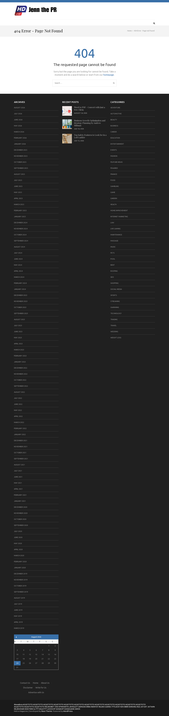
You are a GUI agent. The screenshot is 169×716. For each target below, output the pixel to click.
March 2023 (19, 350)
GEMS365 (82, 707)
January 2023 (20, 362)
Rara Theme (46, 711)
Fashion (113, 156)
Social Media (116, 289)
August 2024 (19, 247)
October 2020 (20, 519)
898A (88, 707)
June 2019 (18, 610)
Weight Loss (115, 338)
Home (35, 683)
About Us (45, 683)
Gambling (114, 186)
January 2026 (20, 144)
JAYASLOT (73, 707)
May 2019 (18, 616)
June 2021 (18, 477)
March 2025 (19, 204)
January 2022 (20, 434)
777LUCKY (115, 707)
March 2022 (19, 422)
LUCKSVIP (51, 709)
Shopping (114, 283)
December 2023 (20, 295)
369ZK (77, 709)
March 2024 (19, 277)
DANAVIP (60, 709)
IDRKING (132, 707)
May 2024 (18, 265)
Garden (113, 198)
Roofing (114, 271)
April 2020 (18, 549)
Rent (112, 265)
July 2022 (18, 398)
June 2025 (18, 186)
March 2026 (19, 132)
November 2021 (20, 447)
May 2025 (18, 192)
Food (112, 180)
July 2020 (18, 531)
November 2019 (20, 580)
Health (113, 204)
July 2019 (18, 604)
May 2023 (18, 338)
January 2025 (20, 217)
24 (17, 663)
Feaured (114, 168)
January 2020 (20, 568)
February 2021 (20, 495)
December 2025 (20, 150)
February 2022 (20, 428)
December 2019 (20, 574)
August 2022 (19, 392)
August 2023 (19, 319)
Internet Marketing (119, 217)
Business (114, 126)
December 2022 (20, 368)
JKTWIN (151, 707)
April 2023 (18, 344)
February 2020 (20, 562)
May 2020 (18, 543)
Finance (113, 174)
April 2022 (18, 416)
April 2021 (18, 489)
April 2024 (18, 271)
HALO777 (43, 709)
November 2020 (20, 513)
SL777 (35, 709)
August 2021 (19, 465)
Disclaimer (28, 687)
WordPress (68, 711)
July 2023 (18, 325)
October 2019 (20, 586)
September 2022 (21, 386)
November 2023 (20, 301)
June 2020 (18, 537)
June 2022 (18, 404)
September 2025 (21, 168)
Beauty (113, 120)
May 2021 (18, 483)
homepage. (108, 75)
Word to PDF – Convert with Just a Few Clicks (89, 108)
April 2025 (18, 198)
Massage (114, 241)
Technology (116, 313)
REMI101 (94, 707)
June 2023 (18, 332)
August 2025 (19, 174)
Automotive (116, 114)
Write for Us (41, 687)
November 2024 (20, 229)
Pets (112, 253)
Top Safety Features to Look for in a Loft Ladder (90, 136)
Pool (112, 259)
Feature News (116, 162)
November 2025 (20, 156)
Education (115, 138)
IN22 (138, 707)
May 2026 (18, 126)
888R (126, 707)
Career (113, 132)
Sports (113, 295)
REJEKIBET (49, 707)
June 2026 (18, 120)
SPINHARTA (64, 707)
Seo (112, 277)
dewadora (18, 704)
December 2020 (20, 507)
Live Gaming (115, 229)
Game (112, 192)
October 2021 (20, 453)
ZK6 (56, 707)
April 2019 (18, 622)
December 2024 (20, 223)
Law (112, 223)
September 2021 (21, 459)
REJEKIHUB (19, 709)
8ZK (122, 707)
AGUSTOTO (28, 704)
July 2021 (18, 471)
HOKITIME (28, 709)
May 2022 (18, 410)
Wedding (114, 332)
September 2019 (21, 592)
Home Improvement (119, 210)
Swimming (114, 307)
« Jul (16, 637)
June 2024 (18, 259)
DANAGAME (69, 709)
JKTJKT (144, 707)
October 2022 (20, 380)
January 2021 (20, 501)
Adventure (115, 108)
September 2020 (21, 525)
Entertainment (117, 144)
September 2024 (21, 241)
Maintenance (116, 235)
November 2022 (20, 374)
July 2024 (18, 253)
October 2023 (20, 307)
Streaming (115, 301)
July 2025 (18, 180)
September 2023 (21, 313)
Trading (114, 319)
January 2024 (20, 289)
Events (113, 150)
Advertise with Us (36, 692)
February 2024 (20, 283)
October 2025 (20, 162)
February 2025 (20, 210)
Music (113, 247)
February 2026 (20, 138)
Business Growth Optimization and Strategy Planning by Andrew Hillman (89, 123)
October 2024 (20, 235)
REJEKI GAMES (105, 707)
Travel (113, 325)
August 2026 (19, 108)
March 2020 (19, 556)
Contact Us (25, 683)
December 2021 (20, 441)
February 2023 (20, 356)
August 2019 (19, 598)
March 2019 (19, 628)
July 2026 (18, 114)
